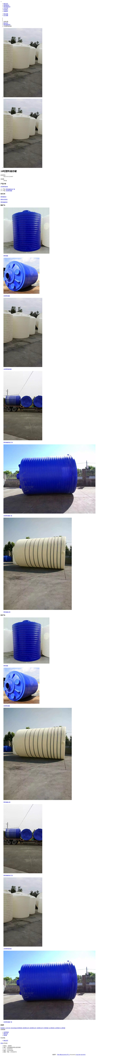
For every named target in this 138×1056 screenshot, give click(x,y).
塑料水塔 (5, 1033)
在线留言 (5, 11)
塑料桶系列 (6, 5)
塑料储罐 (5, 255)
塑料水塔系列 (4, 199)
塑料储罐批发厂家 (10, 189)
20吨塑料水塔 (32, 1028)
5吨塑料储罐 (9, 190)
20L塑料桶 (57, 1028)
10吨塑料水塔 (25, 1028)
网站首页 (5, 3)
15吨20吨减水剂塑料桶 (16, 1028)
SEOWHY (83, 1054)
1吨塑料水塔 (40, 1028)
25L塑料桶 (62, 1028)
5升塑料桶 (45, 1028)
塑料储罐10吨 (6, 612)
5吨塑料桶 (6, 1032)
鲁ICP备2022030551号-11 (63, 1054)
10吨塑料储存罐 (4, 186)
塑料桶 (5, 1035)
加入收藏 (5, 15)
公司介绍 (5, 8)
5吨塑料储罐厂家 (7, 515)
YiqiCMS (78, 1054)
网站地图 (5, 14)
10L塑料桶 (51, 1028)
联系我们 (5, 9)
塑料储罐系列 (6, 6)
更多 (2, 1043)
